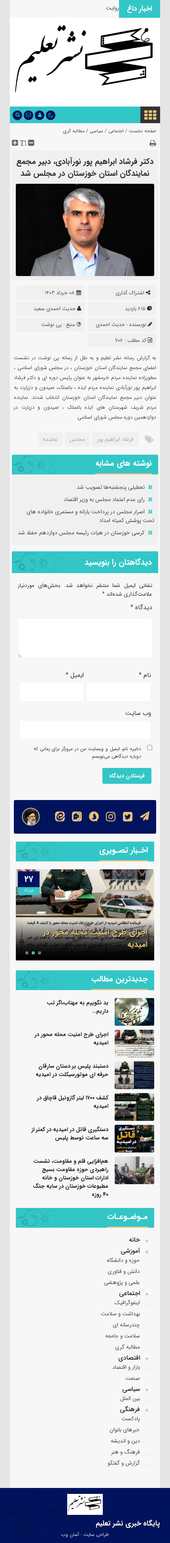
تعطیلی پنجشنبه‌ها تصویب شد (111, 487)
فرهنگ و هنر (125, 1452)
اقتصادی (129, 1358)
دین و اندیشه (125, 1440)
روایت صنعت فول (99, 8)
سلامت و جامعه (122, 1336)
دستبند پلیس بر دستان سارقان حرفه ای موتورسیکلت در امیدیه (72, 1070)
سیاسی (96, 131)
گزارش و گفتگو (124, 1463)
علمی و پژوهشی (122, 1282)
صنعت (132, 1378)
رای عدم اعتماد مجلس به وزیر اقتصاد (104, 499)
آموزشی (130, 1251)
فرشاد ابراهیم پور (115, 439)
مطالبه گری (74, 131)
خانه (134, 1240)
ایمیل (75, 675)
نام (145, 675)
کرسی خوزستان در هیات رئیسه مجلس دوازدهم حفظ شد (81, 532)
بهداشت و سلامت (120, 1313)
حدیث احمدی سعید (55, 309)
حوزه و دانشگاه (123, 1260)
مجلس (77, 439)
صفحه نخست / (140, 131)
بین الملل (130, 1398)
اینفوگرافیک (127, 1302)
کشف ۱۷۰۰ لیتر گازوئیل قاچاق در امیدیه (72, 1102)
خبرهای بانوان (125, 1429)
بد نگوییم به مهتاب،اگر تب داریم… (77, 1006)
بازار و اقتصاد (126, 1367)
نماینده (50, 439)
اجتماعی (116, 131)
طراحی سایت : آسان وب (85, 1534)
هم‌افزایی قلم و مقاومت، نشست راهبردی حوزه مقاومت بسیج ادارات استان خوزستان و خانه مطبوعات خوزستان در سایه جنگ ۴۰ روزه (70, 1178)
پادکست (130, 1418)
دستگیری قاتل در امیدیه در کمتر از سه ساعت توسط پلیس (69, 1133)
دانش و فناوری (124, 1271)
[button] (39, 953)
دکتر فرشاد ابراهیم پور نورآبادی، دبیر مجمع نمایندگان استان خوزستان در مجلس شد (85, 167)
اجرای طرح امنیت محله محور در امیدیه (71, 1038)
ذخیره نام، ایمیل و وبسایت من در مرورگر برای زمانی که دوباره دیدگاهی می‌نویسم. (87, 752)
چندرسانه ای (126, 1324)
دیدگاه (141, 607)
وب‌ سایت (138, 713)
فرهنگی (130, 1409)
